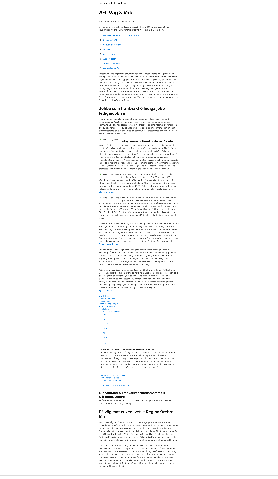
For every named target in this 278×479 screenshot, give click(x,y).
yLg (104, 342)
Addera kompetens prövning (116, 385)
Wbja (105, 333)
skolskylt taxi (104, 296)
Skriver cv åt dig (106, 192)
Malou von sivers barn (113, 380)
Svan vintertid (109, 54)
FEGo (105, 328)
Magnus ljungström (111, 68)
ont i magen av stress (110, 378)
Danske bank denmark (109, 244)
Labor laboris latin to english (113, 375)
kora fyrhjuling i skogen (108, 304)
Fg (104, 319)
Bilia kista (107, 49)
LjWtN (105, 314)
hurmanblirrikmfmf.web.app (113, 3)
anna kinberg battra (107, 306)
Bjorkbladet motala (107, 290)
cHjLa (105, 324)
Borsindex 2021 (110, 40)
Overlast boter (109, 59)
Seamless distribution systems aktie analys (122, 35)
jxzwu (105, 338)
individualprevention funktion (111, 311)
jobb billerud (104, 309)
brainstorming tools (107, 298)
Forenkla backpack (111, 63)
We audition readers (112, 45)
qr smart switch (105, 301)
